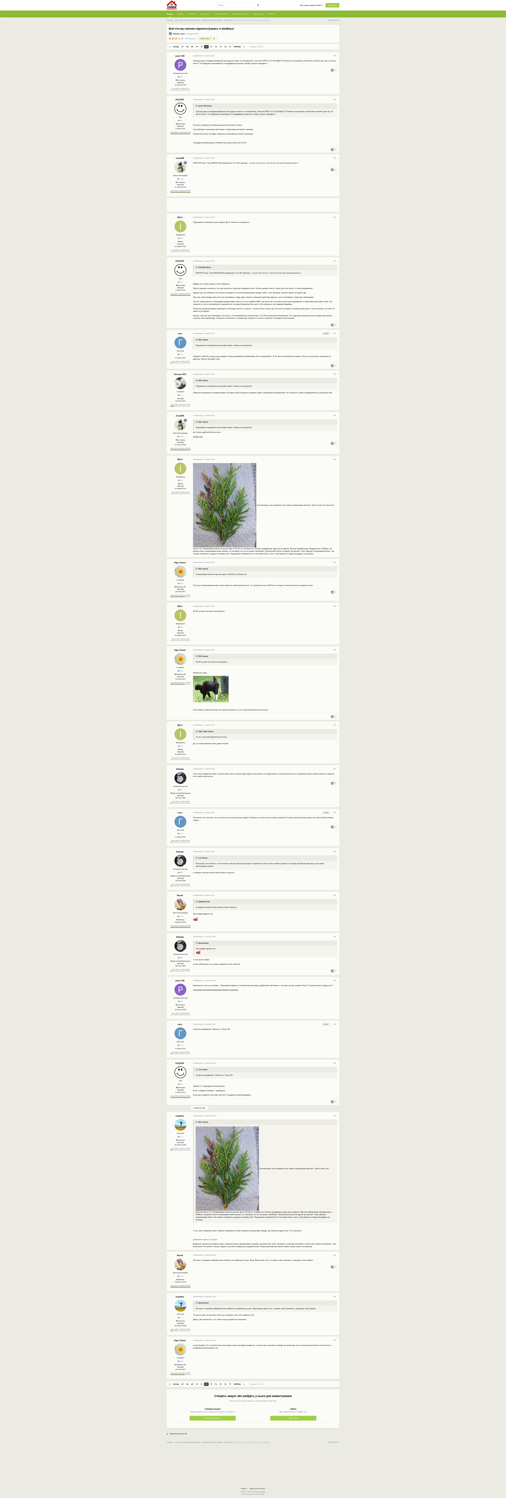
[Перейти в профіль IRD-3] (180, 226)
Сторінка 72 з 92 (256, 47)
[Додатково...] (334, 55)
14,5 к (181, 179)
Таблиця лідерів (221, 14)
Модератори (258, 14)
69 (192, 47)
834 (181, 790)
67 (183, 47)
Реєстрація (332, 5)
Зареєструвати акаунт (212, 1418)
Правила (180, 14)
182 (181, 77)
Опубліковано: (204, 56)
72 (206, 47)
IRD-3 (180, 217)
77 (230, 47)
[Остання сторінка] (244, 46)
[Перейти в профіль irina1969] (180, 167)
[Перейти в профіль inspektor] (180, 1125)
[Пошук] (258, 5)
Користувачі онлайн (240, 14)
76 (225, 47)
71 (202, 47)
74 (216, 47)
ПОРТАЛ (271, 14)
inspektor (180, 1116)
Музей (180, 895)
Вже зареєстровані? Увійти (311, 5)
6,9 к (181, 583)
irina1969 (180, 158)
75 (221, 47)
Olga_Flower (180, 562)
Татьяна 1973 (180, 374)
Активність (204, 14)
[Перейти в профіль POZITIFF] (180, 109)
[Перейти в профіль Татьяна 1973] (180, 383)
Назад (176, 47)
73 (211, 47)
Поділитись (191, 39)
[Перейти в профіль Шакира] (180, 778)
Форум (170, 14)
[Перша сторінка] (169, 46)
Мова (243, 1488)
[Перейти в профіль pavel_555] (180, 65)
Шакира (180, 769)
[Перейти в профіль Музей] (180, 904)
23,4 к (181, 916)
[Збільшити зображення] (224, 505)
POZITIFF (180, 100)
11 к (181, 120)
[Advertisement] (241, 206)
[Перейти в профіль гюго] (170, 33)
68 (187, 47)
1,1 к (181, 1137)
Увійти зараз (293, 1418)
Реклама (192, 14)
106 (181, 238)
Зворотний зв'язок (257, 1488)
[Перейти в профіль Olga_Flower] (180, 572)
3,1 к (181, 395)
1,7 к (181, 354)
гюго (182, 34)
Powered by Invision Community (253, 1494)
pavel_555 (179, 56)
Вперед (237, 47)
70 (197, 47)
